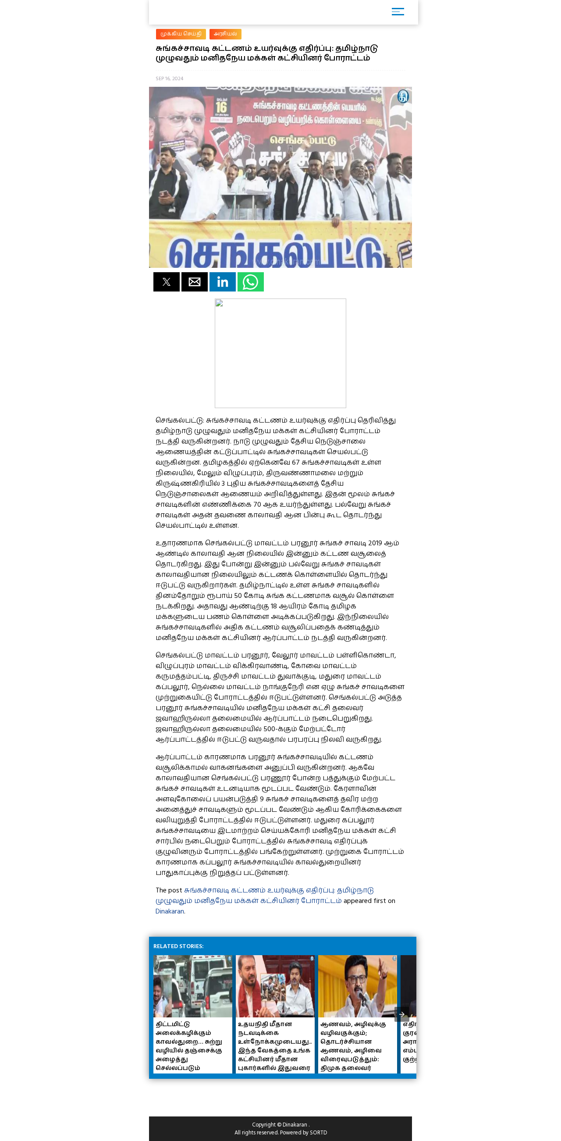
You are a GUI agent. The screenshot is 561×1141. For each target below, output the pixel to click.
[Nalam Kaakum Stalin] (280, 406)
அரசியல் (225, 34)
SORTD (318, 1133)
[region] (219, 1094)
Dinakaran (170, 911)
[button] (166, 281)
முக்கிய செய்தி (181, 34)
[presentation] (401, 1014)
